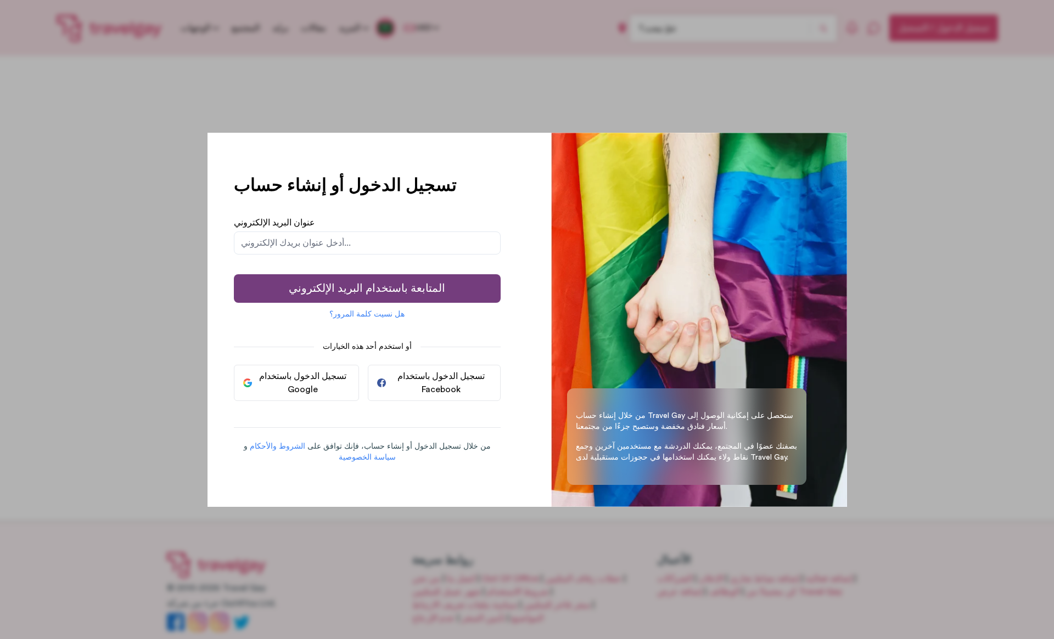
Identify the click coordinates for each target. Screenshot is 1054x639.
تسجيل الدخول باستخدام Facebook (441, 383)
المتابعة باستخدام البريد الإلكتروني (367, 288)
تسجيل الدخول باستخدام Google (302, 383)
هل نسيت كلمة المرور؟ (367, 314)
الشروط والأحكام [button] (277, 446)
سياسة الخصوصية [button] (367, 457)
